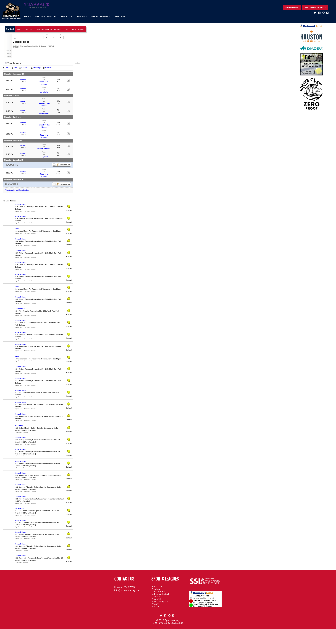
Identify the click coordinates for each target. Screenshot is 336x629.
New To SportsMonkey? (315, 8)
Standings (37, 68)
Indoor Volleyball (160, 594)
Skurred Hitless (20, 390)
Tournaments (65, 16)
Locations (57, 29)
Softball (155, 606)
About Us (119, 16)
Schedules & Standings (44, 16)
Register (81, 29)
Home (19, 29)
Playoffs (48, 68)
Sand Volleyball (159, 601)
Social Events (81, 16)
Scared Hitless (20, 205)
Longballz (44, 92)
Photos (73, 29)
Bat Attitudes (19, 426)
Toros (17, 229)
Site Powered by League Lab (168, 623)
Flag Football (158, 591)
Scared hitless (20, 309)
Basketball (156, 586)
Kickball (155, 596)
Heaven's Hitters (43, 149)
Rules (66, 29)
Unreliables (44, 113)
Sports (26, 16)
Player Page (28, 29)
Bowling (155, 589)
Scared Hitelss (20, 367)
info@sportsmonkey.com (127, 590)
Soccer (155, 604)
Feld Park (23, 79)
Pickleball (156, 599)
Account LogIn (291, 8)
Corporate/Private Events (101, 16)
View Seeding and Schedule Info (17, 190)
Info (15, 68)
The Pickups (19, 508)
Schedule (24, 68)
